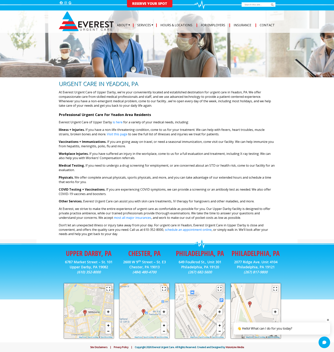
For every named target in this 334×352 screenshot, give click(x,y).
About (122, 25)
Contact (267, 25)
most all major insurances (132, 218)
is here (118, 122)
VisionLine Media (235, 347)
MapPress (82, 337)
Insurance (242, 25)
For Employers (213, 25)
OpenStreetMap (106, 337)
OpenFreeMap (93, 337)
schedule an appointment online (188, 230)
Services (144, 25)
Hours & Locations (176, 25)
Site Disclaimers (98, 347)
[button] (85, 313)
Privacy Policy (121, 347)
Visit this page (117, 134)
